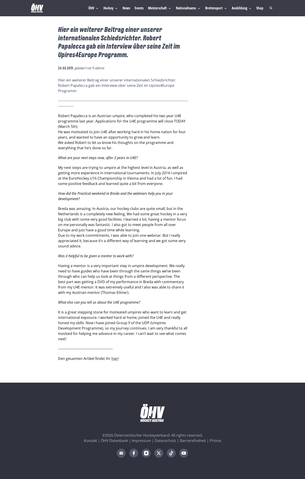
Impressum (141, 440)
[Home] (37, 8)
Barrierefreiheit (193, 440)
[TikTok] (171, 453)
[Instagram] (146, 453)
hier (114, 358)
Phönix (215, 440)
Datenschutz (165, 440)
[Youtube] (183, 453)
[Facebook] (133, 453)
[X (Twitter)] (158, 453)
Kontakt (90, 440)
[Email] (121, 453)
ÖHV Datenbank (114, 440)
